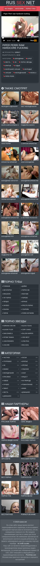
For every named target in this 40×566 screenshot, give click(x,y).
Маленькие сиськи (12, 69)
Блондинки (18, 58)
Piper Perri (9, 76)
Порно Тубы (30, 8)
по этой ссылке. (23, 543)
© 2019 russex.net (20, 522)
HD (15, 62)
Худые (17, 65)
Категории (19, 8)
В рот (29, 58)
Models (33, 73)
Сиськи (8, 73)
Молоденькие (20, 73)
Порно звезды (26, 62)
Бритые (8, 65)
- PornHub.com (30, 555)
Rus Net (20, 2)
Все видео (9, 8)
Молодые (28, 69)
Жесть (7, 62)
